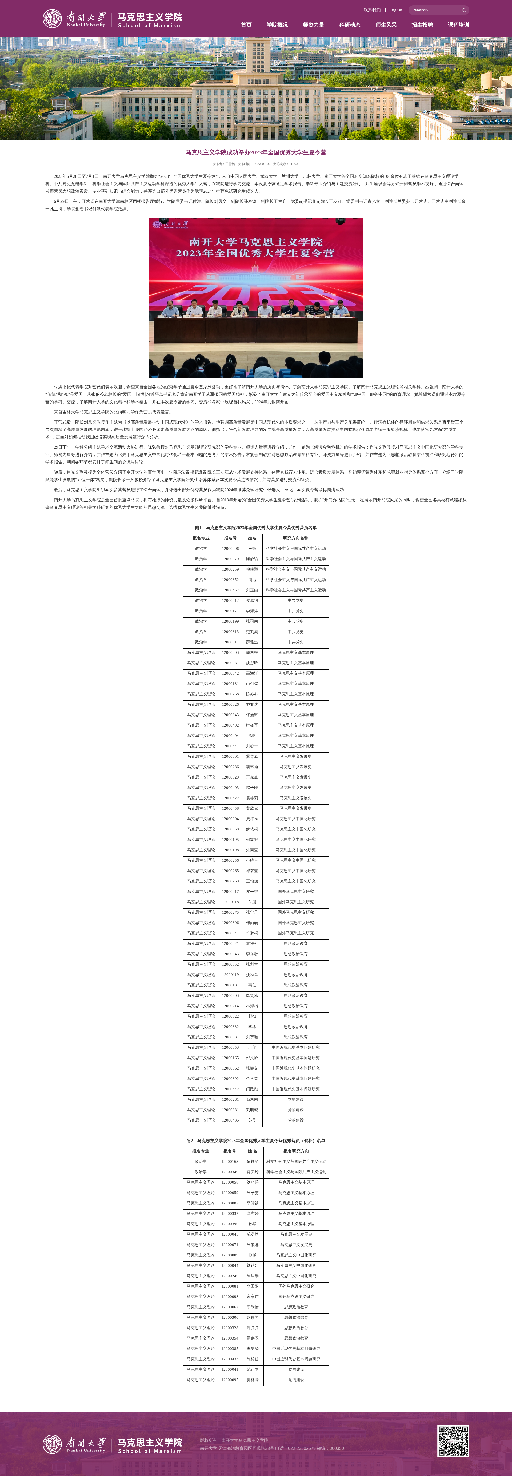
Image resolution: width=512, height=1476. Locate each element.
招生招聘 (422, 25)
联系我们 (372, 10)
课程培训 (458, 25)
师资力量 (313, 25)
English (395, 10)
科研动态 (350, 25)
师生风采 (386, 25)
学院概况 (277, 25)
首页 (246, 25)
